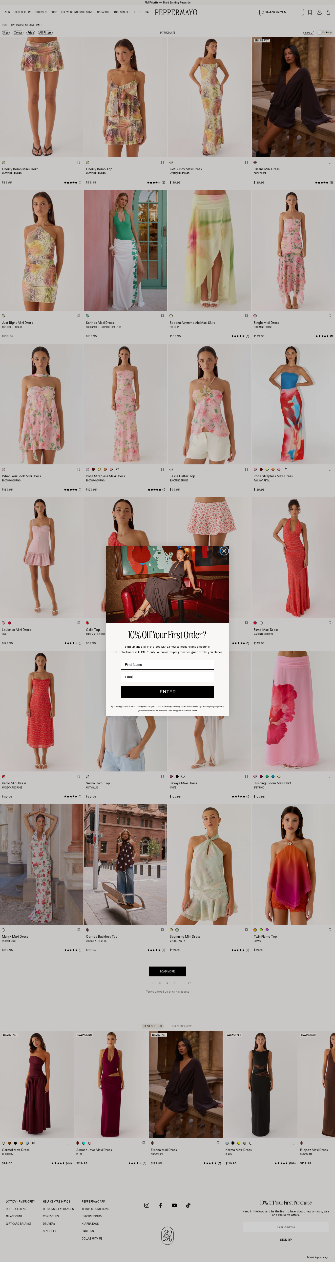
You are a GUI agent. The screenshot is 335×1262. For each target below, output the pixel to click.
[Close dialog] (224, 551)
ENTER (168, 691)
